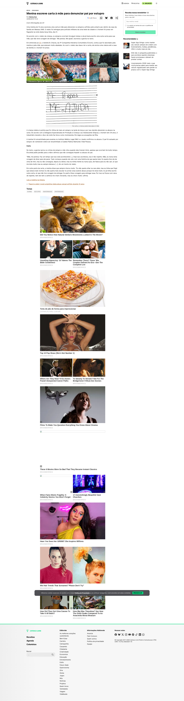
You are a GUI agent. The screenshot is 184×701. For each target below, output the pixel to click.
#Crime (29, 191)
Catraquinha (64, 644)
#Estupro (37, 191)
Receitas (136, 3)
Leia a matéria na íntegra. (36, 180)
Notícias (63, 681)
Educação (63, 657)
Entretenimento (65, 660)
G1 (40, 43)
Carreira (63, 641)
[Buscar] (52, 655)
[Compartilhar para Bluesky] (106, 18)
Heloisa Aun (33, 17)
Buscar (29, 651)
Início (28, 10)
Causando (63, 646)
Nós (61, 678)
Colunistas (31, 644)
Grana (62, 673)
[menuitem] (41, 638)
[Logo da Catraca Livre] (35, 3)
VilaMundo (63, 694)
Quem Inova (64, 686)
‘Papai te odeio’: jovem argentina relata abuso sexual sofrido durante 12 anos (56, 184)
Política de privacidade (95, 641)
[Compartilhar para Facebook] (112, 18)
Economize (64, 654)
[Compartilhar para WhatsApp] (101, 18)
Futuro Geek (64, 665)
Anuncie (148, 3)
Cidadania (35, 10)
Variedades (64, 689)
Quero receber (140, 32)
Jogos (62, 676)
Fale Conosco (92, 636)
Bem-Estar (63, 638)
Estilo (62, 662)
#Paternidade (59, 191)
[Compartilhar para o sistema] (117, 18)
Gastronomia (64, 668)
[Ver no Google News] (92, 18)
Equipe (89, 644)
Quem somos (92, 639)
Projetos (63, 683)
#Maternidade (47, 191)
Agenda (126, 3)
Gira (61, 670)
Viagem (62, 691)
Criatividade (64, 652)
